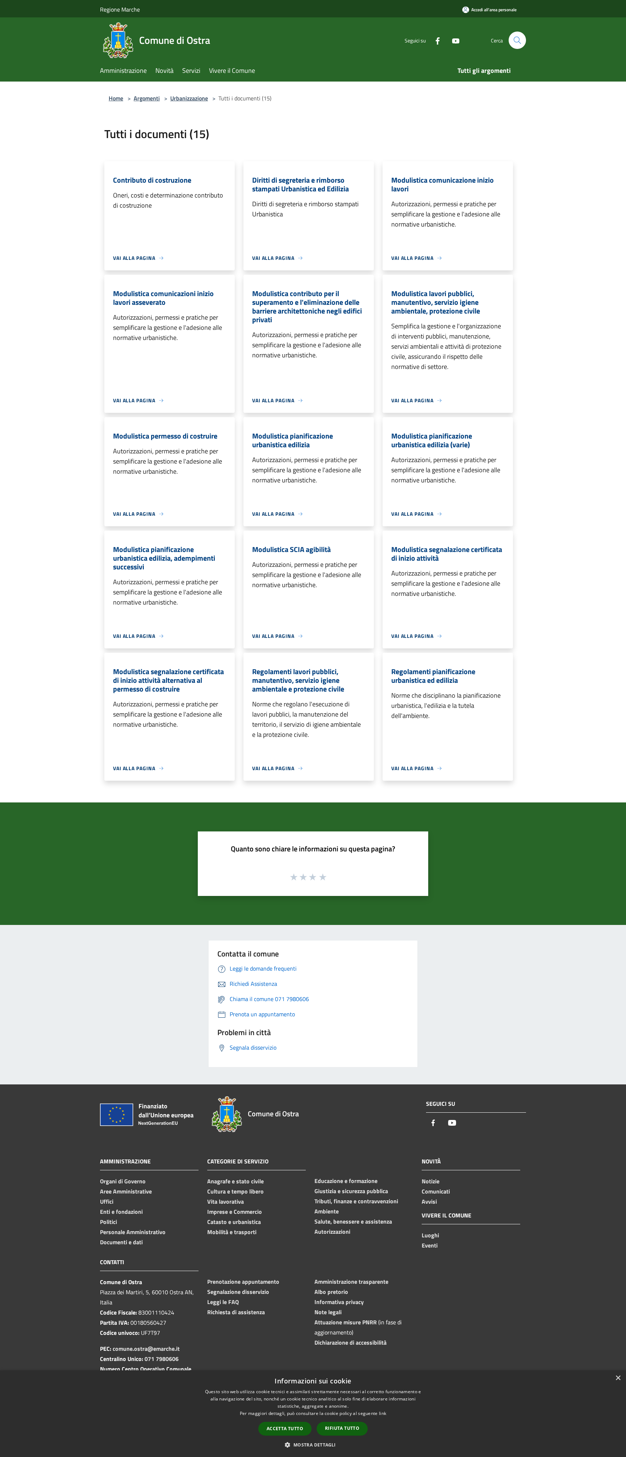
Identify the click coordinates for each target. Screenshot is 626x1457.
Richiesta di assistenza (236, 1312)
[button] (312, 1444)
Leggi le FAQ (223, 1302)
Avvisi (429, 1201)
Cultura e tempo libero (235, 1191)
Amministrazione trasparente (351, 1281)
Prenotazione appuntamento (243, 1281)
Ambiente (326, 1211)
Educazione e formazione (345, 1180)
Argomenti (147, 98)
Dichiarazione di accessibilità (350, 1342)
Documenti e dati (121, 1242)
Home (116, 98)
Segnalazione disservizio (238, 1291)
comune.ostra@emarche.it (146, 1348)
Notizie (430, 1181)
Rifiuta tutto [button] (342, 1428)
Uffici (106, 1201)
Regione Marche (120, 9)
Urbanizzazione (189, 98)
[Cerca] (517, 40)
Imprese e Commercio (234, 1211)
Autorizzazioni (332, 1231)
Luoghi (430, 1235)
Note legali (328, 1312)
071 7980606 (162, 1358)
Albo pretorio (331, 1291)
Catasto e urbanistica (234, 1221)
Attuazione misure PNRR (345, 1322)
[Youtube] (453, 40)
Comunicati (436, 1191)
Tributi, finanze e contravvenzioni (356, 1201)
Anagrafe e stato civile (235, 1181)
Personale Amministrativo (133, 1232)
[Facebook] (434, 40)
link (382, 1413)
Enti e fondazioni (121, 1211)
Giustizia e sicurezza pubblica (351, 1191)
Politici (108, 1221)
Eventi (430, 1245)
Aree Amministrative (126, 1191)
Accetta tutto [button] (285, 1428)
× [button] (618, 1378)
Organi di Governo (123, 1181)
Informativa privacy (339, 1302)
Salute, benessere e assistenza (353, 1221)
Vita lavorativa (225, 1201)
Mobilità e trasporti (231, 1232)
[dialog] (313, 1413)
